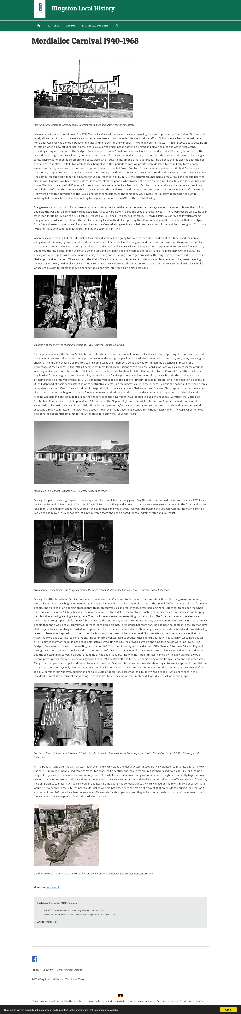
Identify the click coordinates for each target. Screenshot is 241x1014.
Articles (53, 25)
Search (117, 25)
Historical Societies (95, 25)
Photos (70, 25)
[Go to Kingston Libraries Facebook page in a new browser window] (35, 960)
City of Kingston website (69, 969)
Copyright (48, 969)
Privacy (35, 969)
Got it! (228, 1009)
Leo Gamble (53, 887)
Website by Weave (75, 979)
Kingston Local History (83, 8)
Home (38, 25)
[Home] (39, 8)
